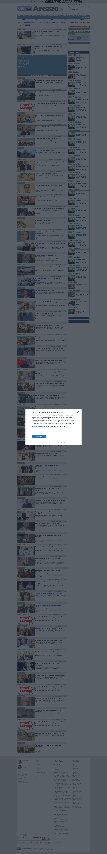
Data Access (53, 441)
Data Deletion (45, 441)
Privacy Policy (62, 441)
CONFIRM (39, 436)
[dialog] (53, 427)
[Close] (78, 412)
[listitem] (53, 432)
